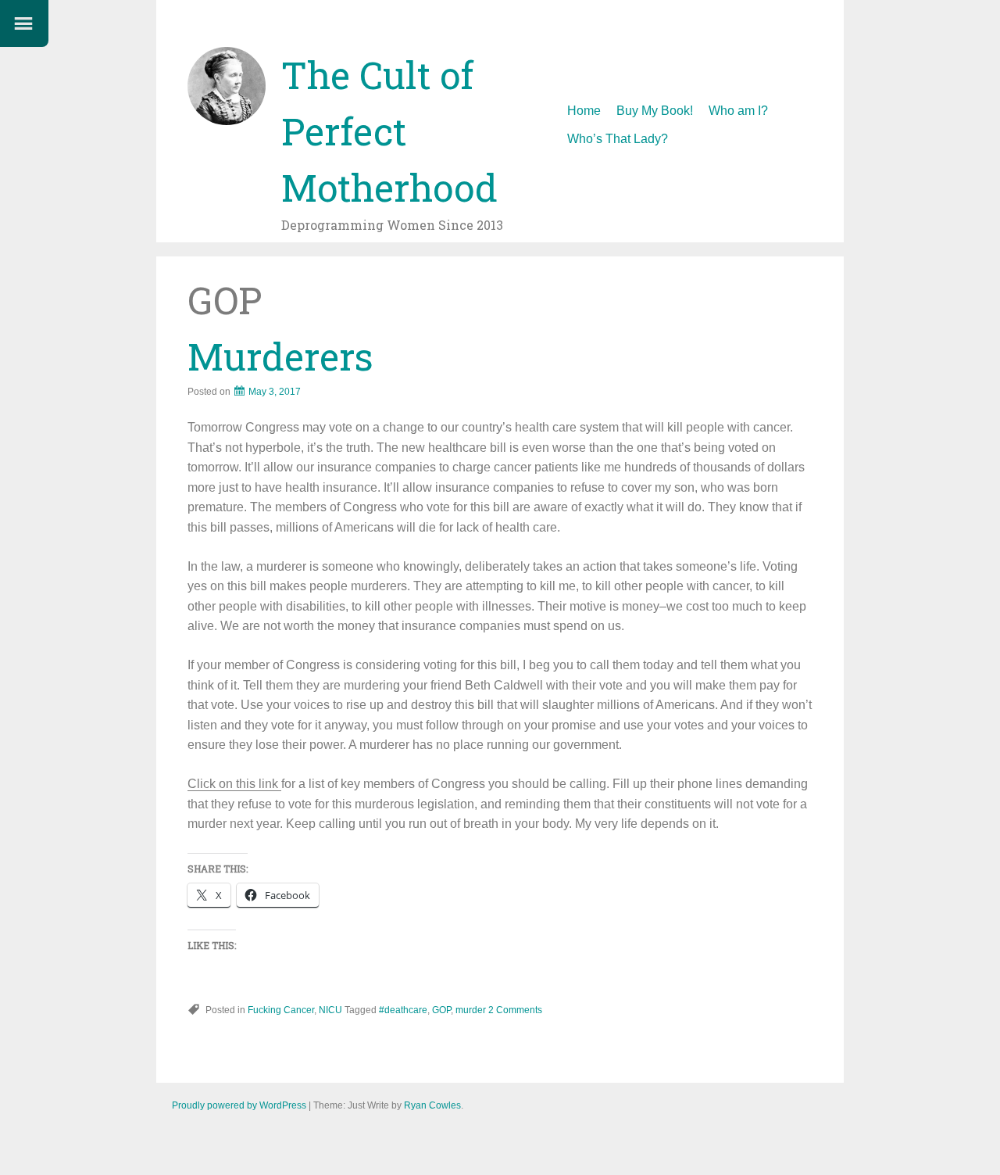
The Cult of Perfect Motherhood (389, 131)
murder (470, 1010)
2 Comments (515, 1010)
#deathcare (403, 1010)
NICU (330, 1010)
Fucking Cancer (281, 1010)
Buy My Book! (654, 110)
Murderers (280, 356)
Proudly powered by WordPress (239, 1105)
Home (584, 110)
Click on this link (234, 783)
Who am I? (738, 110)
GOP (441, 1010)
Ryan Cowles (432, 1105)
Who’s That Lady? (617, 138)
